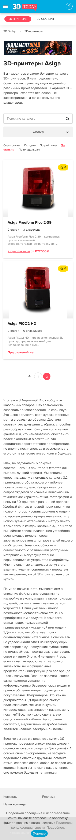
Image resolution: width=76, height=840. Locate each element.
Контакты (10, 797)
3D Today (9, 31)
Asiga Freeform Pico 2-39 (30, 222)
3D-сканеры (45, 19)
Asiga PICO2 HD (22, 323)
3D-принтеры (18, 19)
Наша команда (14, 804)
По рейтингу (48, 145)
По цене (30, 145)
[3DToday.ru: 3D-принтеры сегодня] (25, 8)
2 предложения (19, 251)
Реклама (12, 49)
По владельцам (29, 149)
